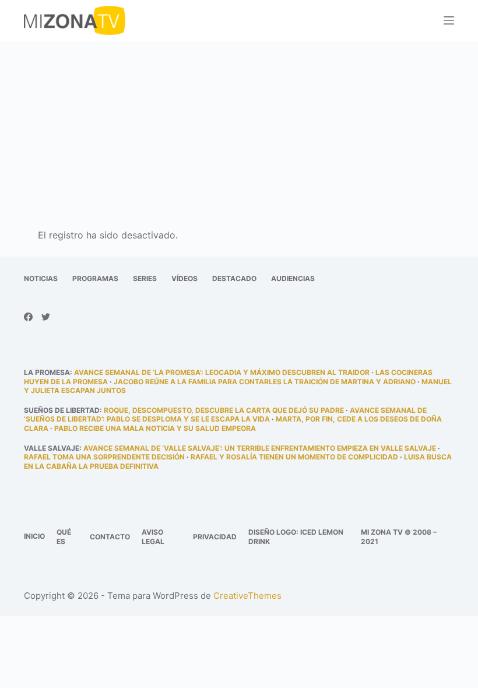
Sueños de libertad (62, 410)
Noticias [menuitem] (41, 278)
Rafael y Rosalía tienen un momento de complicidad (294, 456)
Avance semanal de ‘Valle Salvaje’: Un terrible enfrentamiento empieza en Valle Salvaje (259, 448)
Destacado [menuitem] (234, 278)
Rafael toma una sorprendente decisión (104, 456)
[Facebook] (28, 317)
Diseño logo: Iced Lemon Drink (295, 537)
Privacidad (215, 536)
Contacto (110, 536)
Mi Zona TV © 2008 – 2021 (399, 537)
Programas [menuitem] (95, 278)
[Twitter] (45, 317)
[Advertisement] (239, 127)
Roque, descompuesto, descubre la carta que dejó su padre (224, 410)
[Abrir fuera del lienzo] (449, 20)
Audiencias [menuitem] (293, 278)
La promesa (47, 372)
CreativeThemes (247, 595)
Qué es (64, 537)
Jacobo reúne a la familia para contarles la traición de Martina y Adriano (265, 381)
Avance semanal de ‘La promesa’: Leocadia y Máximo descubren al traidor (222, 372)
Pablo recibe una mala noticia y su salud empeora (155, 428)
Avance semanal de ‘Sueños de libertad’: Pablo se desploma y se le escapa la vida (225, 415)
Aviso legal (153, 537)
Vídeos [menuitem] (184, 278)
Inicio (34, 536)
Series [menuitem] (145, 278)
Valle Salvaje (51, 448)
